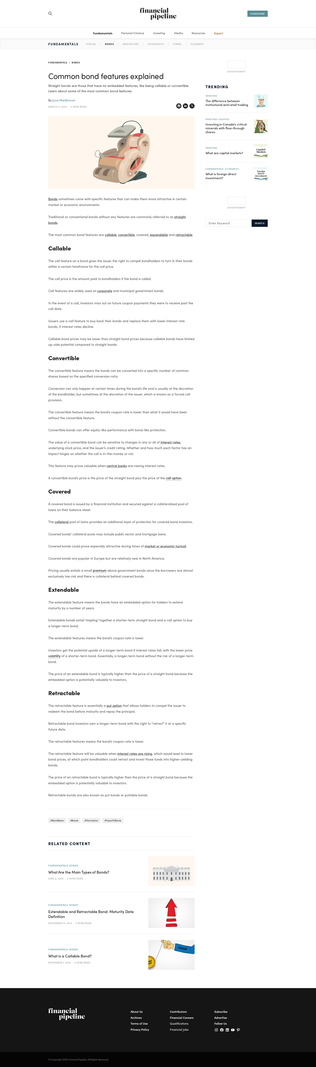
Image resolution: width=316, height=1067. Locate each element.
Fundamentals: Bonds (63, 865)
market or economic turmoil (165, 546)
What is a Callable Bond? (69, 956)
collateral (62, 522)
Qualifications (179, 1023)
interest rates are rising (134, 753)
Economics (156, 43)
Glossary (197, 43)
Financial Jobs (179, 1029)
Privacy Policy (140, 1029)
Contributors (178, 1011)
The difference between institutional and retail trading (227, 103)
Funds (177, 43)
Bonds (109, 43)
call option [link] (173, 478)
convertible (126, 235)
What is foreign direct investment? (221, 176)
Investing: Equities (217, 119)
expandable (159, 235)
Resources (198, 33)
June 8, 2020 (55, 878)
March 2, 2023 (57, 106)
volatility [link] (54, 656)
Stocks (91, 43)
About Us (137, 1011)
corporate (104, 291)
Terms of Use (139, 1023)
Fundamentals (102, 33)
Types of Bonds (113, 820)
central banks (117, 466)
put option (114, 705)
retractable (184, 235)
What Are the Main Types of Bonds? (78, 872)
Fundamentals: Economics (222, 168)
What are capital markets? (224, 153)
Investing (159, 33)
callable (110, 235)
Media (178, 33)
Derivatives (131, 43)
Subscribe (220, 1011)
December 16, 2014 (60, 923)
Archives (136, 1017)
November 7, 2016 (59, 962)
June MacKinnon (63, 100)
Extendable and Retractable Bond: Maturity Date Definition (91, 914)
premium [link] (99, 570)
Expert (218, 33)
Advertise (220, 1017)
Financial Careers (181, 1017)
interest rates (170, 442)
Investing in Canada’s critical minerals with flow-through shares (226, 128)
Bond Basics (58, 820)
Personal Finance (132, 33)
